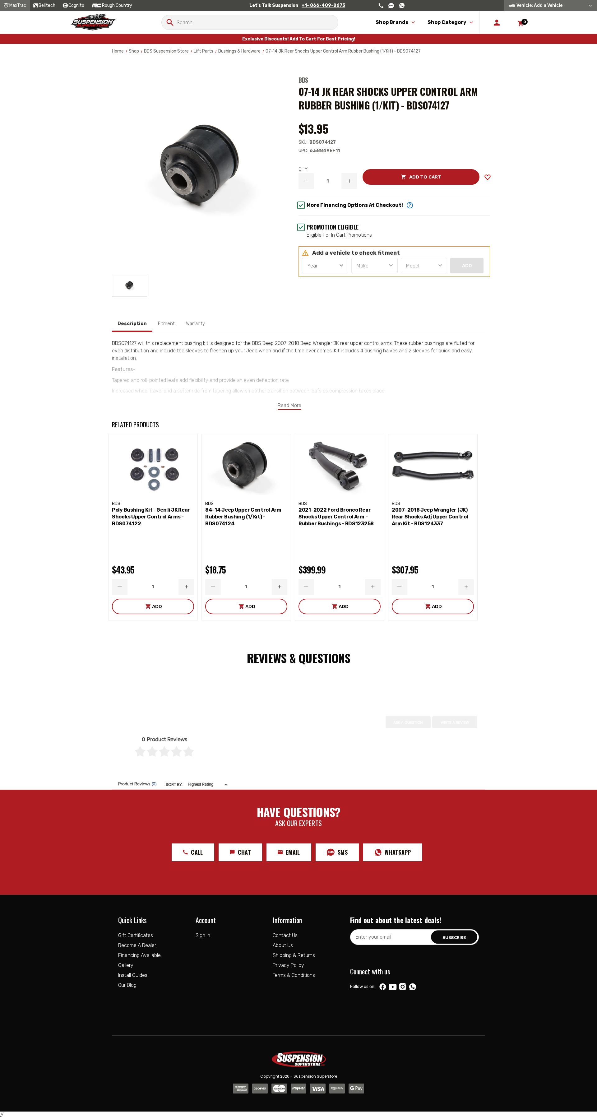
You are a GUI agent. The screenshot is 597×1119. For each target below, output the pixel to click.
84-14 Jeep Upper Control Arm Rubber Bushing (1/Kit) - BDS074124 (243, 517)
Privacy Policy (288, 965)
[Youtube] (392, 987)
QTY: (303, 169)
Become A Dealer (137, 945)
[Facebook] (382, 987)
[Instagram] (402, 987)
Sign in (203, 935)
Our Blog (127, 985)
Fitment (166, 323)
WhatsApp (398, 852)
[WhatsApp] (412, 987)
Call (197, 852)
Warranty (195, 323)
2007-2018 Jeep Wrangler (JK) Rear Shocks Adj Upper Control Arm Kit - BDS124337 (430, 517)
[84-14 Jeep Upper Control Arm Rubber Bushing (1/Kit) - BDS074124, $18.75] (246, 466)
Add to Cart (402, 177)
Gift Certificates (135, 935)
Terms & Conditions (294, 975)
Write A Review (455, 722)
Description (132, 323)
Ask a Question (408, 722)
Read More (289, 405)
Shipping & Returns (294, 955)
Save (487, 177)
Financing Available (139, 955)
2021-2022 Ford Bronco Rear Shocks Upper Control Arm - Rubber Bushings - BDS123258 (336, 517)
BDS (303, 80)
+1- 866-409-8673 (323, 5)
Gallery (125, 965)
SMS (343, 852)
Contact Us (285, 935)
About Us (283, 945)
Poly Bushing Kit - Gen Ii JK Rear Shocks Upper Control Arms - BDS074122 (151, 517)
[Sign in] (496, 22)
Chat (244, 852)
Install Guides (132, 975)
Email (293, 852)
